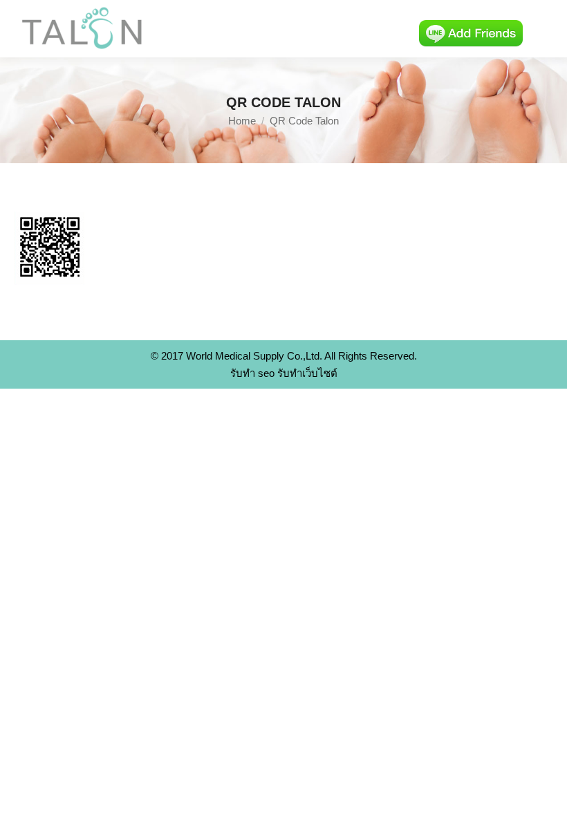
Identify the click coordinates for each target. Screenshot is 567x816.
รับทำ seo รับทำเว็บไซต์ (283, 373)
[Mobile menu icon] (545, 29)
